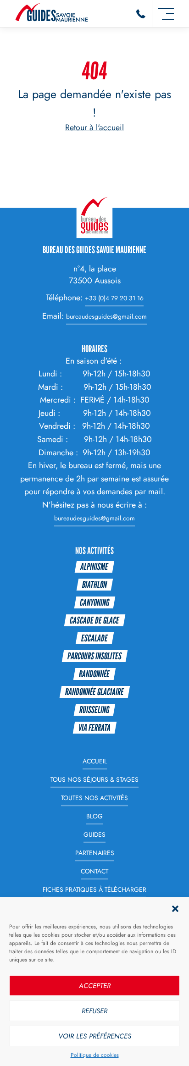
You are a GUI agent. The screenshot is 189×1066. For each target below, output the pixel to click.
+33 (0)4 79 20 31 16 (114, 298)
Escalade (94, 638)
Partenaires (94, 852)
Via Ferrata (94, 727)
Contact (94, 871)
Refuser (94, 1011)
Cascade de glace (94, 620)
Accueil (95, 761)
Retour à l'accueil (94, 127)
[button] (175, 908)
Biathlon (94, 584)
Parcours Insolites (94, 656)
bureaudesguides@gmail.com (106, 316)
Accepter (95, 986)
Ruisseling (94, 709)
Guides (94, 834)
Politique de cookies (95, 1055)
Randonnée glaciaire (94, 691)
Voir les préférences (94, 1036)
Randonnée (94, 673)
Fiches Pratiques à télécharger (94, 889)
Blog (94, 816)
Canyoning (94, 602)
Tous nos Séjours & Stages (94, 779)
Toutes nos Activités (94, 797)
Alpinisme (94, 566)
